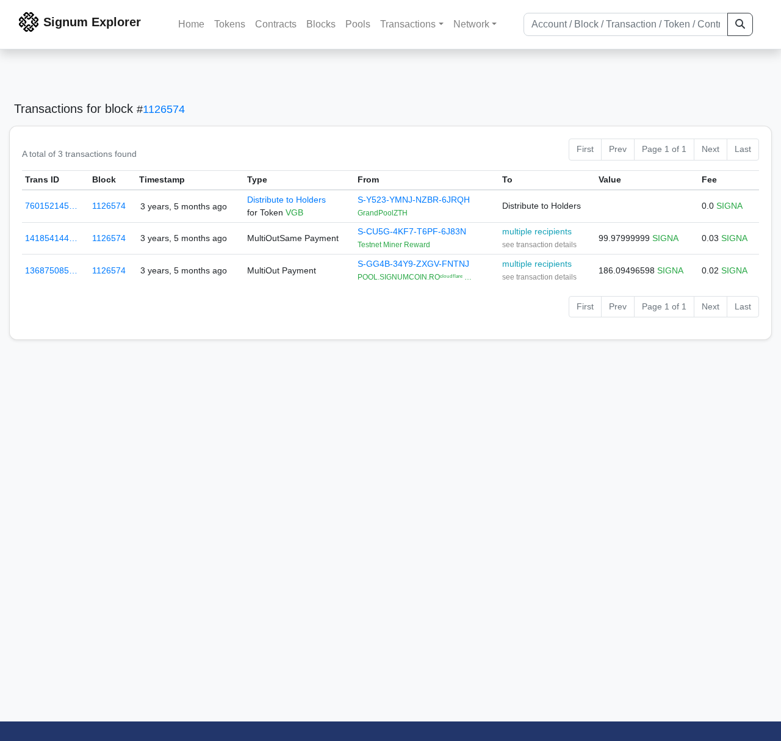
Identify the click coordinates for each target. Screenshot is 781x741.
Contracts (276, 24)
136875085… (51, 270)
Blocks (321, 24)
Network (471, 24)
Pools (357, 24)
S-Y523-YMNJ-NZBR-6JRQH (414, 199)
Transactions (408, 24)
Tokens (229, 24)
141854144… (51, 238)
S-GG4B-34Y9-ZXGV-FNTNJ (413, 264)
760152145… (51, 206)
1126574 (164, 109)
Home (191, 24)
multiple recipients (537, 231)
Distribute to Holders (286, 199)
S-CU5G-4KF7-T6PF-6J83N (412, 231)
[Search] (740, 24)
